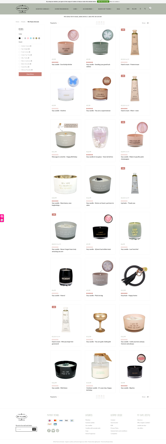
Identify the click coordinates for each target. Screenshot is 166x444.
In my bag (65, 65)
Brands (23, 22)
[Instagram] (53, 430)
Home (17, 22)
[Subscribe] (34, 429)
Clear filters (30, 74)
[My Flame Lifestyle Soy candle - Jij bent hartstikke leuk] (100, 227)
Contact (113, 420)
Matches (87, 420)
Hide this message (103, 1)
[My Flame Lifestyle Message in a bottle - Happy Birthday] (66, 135)
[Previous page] (97, 23)
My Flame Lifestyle (33, 22)
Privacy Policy (114, 428)
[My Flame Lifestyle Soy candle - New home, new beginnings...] (66, 181)
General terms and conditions (119, 431)
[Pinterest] (57, 430)
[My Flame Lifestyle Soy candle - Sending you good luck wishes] (100, 43)
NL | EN (134, 9)
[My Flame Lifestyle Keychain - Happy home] (135, 274)
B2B (128, 9)
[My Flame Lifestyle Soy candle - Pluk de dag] (100, 274)
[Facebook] (49, 430)
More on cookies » (115, 1)
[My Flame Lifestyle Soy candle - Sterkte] (66, 89)
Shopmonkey (109, 441)
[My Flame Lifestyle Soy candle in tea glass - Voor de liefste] (100, 135)
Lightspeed (97, 441)
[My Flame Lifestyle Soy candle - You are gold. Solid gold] (100, 320)
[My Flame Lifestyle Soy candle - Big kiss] (135, 366)
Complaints (114, 433)
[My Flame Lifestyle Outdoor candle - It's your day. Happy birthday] (100, 366)
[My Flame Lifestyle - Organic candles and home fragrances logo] (22, 9)
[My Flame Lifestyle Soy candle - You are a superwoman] (100, 89)
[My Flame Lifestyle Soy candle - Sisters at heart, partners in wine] (100, 181)
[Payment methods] (49, 420)
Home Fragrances (90, 433)
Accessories (87, 9)
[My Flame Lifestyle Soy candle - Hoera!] (66, 274)
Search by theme (104, 9)
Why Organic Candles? (143, 422)
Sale (118, 9)
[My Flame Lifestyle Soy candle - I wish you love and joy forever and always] (135, 320)
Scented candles (42, 9)
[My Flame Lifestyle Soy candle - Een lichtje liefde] (66, 43)
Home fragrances (61, 9)
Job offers (140, 428)
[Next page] (104, 23)
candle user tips (141, 425)
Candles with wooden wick (92, 428)
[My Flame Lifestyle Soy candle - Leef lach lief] (135, 227)
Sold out (65, 250)
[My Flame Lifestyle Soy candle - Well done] (66, 366)
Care (75, 9)
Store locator (114, 422)
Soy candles (88, 425)
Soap (86, 431)
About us (139, 420)
